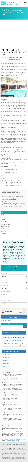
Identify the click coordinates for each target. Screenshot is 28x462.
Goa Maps (3, 233)
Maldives (9, 419)
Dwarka (7, 345)
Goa (2, 212)
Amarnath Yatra (6, 343)
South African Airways (17, 389)
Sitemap (18, 448)
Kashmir (19, 408)
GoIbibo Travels (15, 397)
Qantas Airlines (15, 388)
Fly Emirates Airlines (17, 387)
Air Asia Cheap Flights (18, 384)
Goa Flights (3, 219)
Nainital (10, 407)
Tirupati (21, 343)
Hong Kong (17, 417)
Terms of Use (9, 448)
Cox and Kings (11, 394)
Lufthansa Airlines (6, 388)
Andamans (9, 409)
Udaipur (9, 405)
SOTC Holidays (6, 398)
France (4, 415)
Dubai (24, 415)
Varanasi (15, 404)
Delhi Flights (15, 377)
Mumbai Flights (6, 378)
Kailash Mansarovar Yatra (18, 340)
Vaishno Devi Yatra (7, 342)
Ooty (14, 409)
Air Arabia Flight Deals (7, 384)
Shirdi (8, 408)
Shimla (18, 405)
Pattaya (4, 420)
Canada (4, 419)
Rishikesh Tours (6, 366)
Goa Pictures (4, 229)
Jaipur (20, 404)
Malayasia (11, 418)
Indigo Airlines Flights (17, 374)
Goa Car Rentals (4, 222)
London (9, 414)
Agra (11, 404)
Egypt (20, 415)
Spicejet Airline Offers (7, 377)
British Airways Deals (16, 385)
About (21, 447)
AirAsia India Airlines (13, 375)
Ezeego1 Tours (16, 395)
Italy (12, 415)
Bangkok (19, 419)
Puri (4, 345)
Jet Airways (5, 375)
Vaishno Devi (14, 408)
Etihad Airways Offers (7, 387)
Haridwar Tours (6, 357)
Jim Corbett (15, 407)
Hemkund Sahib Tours (17, 342)
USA (8, 420)
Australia (5, 417)
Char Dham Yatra (7, 340)
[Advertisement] (14, 34)
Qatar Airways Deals (7, 389)
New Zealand (10, 417)
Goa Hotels (3, 217)
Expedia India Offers (7, 395)
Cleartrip (4, 394)
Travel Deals (4, 16)
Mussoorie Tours (7, 360)
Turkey (16, 415)
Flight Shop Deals (6, 397)
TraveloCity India (14, 398)
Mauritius (20, 418)
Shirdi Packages (14, 343)
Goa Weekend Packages (6, 224)
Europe (4, 414)
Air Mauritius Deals (7, 385)
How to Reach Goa (5, 226)
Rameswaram (12, 345)
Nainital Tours (6, 363)
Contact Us (22, 448)
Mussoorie (5, 407)
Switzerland (21, 414)
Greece (8, 415)
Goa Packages (4, 214)
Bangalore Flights (14, 378)
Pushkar (4, 405)
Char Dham (15, 445)
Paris (13, 414)
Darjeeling (21, 407)
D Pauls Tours (18, 394)
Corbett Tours (6, 354)
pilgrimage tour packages (9, 337)
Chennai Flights (6, 379)
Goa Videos (3, 231)
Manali (13, 405)
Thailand (14, 419)
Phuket (15, 418)
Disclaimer (14, 448)
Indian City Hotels (5, 444)
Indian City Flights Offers (13, 444)
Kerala (7, 404)
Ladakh (4, 409)
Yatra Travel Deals (6, 399)
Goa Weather (4, 236)
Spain (16, 414)
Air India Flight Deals (7, 374)
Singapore (5, 418)
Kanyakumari (21, 345)
